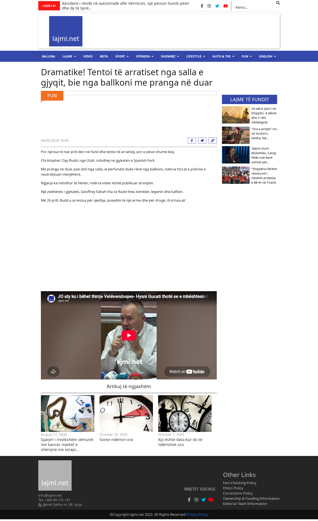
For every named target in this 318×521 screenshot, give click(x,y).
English (265, 56)
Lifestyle (193, 56)
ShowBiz (168, 56)
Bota (104, 56)
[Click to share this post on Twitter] (201, 140)
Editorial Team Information (245, 503)
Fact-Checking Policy (239, 482)
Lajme (67, 56)
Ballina (48, 56)
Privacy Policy (197, 514)
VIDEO (88, 56)
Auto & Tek (221, 56)
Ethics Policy (233, 488)
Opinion (143, 56)
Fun (245, 56)
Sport (120, 56)
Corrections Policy (238, 493)
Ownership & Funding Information (251, 498)
